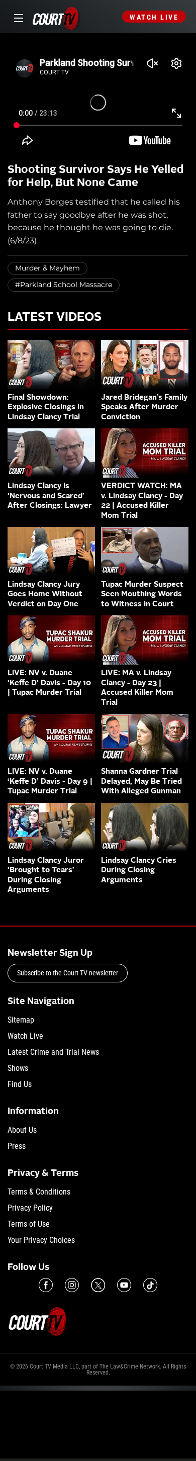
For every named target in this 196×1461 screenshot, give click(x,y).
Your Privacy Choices (41, 1240)
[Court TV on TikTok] (150, 1285)
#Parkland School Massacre (63, 285)
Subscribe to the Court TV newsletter (67, 973)
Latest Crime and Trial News (53, 1052)
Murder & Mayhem (47, 268)
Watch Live (154, 17)
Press (17, 1146)
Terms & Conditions (39, 1192)
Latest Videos (55, 318)
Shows (18, 1068)
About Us (22, 1130)
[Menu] (17, 17)
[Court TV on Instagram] (72, 1285)
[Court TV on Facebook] (46, 1285)
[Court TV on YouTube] (124, 1285)
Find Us (20, 1084)
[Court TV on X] (98, 1285)
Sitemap (21, 1020)
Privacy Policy (30, 1208)
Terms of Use (29, 1224)
